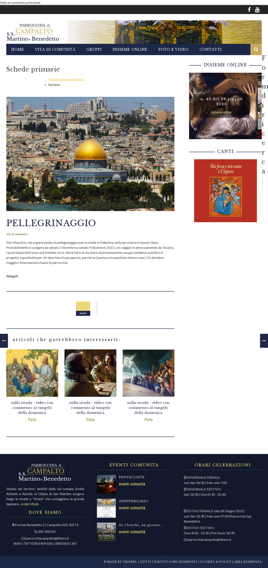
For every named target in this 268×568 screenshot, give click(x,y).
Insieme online (130, 49)
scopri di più (30, 504)
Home (17, 49)
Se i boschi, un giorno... (141, 525)
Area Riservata (248, 561)
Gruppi (94, 49)
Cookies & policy (215, 561)
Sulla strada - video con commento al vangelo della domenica (32, 408)
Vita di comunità (55, 49)
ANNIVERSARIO (133, 501)
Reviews (54, 85)
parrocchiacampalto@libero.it (47, 538)
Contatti (211, 49)
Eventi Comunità (132, 484)
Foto (32, 419)
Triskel (130, 561)
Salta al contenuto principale (20, 2)
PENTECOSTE (132, 477)
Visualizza (66, 80)
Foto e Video (173, 49)
